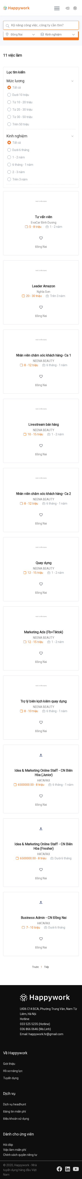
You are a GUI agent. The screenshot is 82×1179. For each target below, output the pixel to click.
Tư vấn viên (43, 217)
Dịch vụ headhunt (14, 1104)
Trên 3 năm (20, 179)
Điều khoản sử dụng (16, 1118)
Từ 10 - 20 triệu (22, 102)
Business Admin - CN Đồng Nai (43, 918)
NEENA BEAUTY (43, 361)
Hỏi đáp (8, 1144)
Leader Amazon (43, 286)
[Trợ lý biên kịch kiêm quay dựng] (41, 686)
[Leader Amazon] (41, 271)
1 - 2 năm (18, 157)
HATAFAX (43, 780)
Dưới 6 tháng (20, 150)
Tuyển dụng (11, 1078)
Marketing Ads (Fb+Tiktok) (43, 632)
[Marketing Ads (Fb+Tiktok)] (41, 617)
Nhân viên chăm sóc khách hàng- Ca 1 (43, 355)
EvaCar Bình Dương (43, 222)
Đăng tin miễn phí (14, 1111)
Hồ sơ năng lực (12, 1071)
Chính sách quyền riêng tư (20, 1154)
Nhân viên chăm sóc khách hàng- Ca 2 (43, 494)
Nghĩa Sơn (43, 291)
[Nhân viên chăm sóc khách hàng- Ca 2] (41, 478)
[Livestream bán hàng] (41, 409)
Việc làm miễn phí (14, 1149)
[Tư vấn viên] (41, 201)
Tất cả (16, 87)
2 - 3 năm (18, 172)
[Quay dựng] (41, 547)
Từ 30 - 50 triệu (22, 117)
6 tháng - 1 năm (22, 164)
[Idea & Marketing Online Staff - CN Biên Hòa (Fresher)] (41, 829)
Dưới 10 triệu (20, 95)
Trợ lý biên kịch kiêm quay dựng (44, 701)
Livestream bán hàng (43, 425)
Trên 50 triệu (20, 124)
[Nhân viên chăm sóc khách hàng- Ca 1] (41, 340)
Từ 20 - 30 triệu (22, 109)
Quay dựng (44, 563)
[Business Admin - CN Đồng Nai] (41, 902)
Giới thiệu (9, 1063)
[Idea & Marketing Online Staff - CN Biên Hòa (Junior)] (41, 755)
